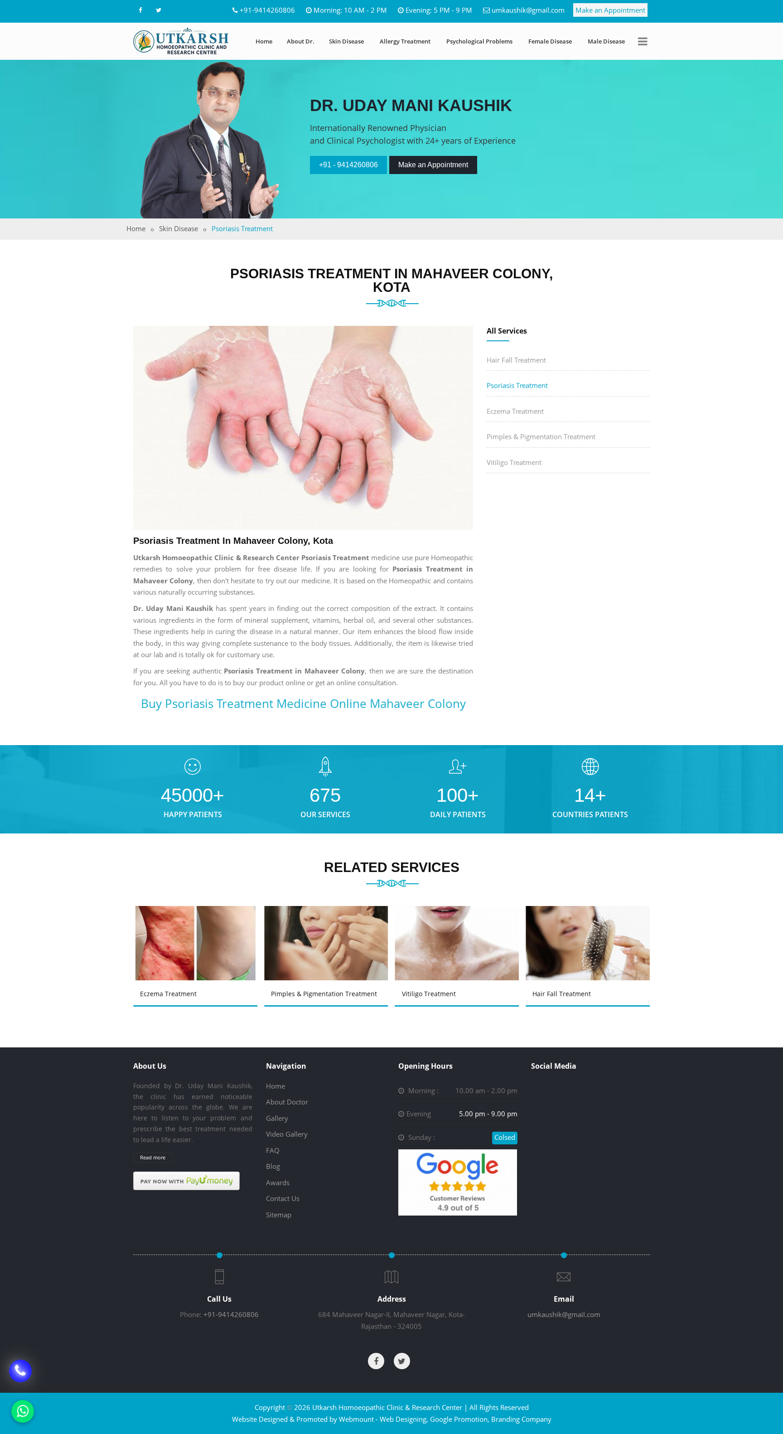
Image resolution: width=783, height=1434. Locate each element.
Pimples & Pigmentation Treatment (541, 436)
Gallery (277, 1118)
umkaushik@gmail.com (528, 10)
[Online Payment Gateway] (186, 1180)
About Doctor (287, 1101)
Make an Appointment (610, 10)
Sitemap (278, 1214)
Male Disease (606, 41)
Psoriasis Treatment (517, 385)
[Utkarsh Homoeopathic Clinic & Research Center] (180, 40)
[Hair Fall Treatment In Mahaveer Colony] (589, 930)
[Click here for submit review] (457, 1181)
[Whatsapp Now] (22, 1411)
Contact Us (283, 1198)
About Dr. (300, 41)
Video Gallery (287, 1133)
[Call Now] (20, 1377)
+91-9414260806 (267, 10)
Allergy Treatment (405, 41)
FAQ (273, 1150)
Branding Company (521, 1419)
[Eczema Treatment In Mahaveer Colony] (197, 930)
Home (264, 41)
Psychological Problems (479, 41)
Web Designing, (404, 1419)
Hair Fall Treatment (516, 359)
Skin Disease (346, 41)
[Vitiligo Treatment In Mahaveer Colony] (459, 930)
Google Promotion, (459, 1419)
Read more (152, 1157)
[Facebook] (140, 10)
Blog (273, 1166)
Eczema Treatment (515, 411)
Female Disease (550, 41)
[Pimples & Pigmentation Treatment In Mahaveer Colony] (328, 930)
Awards (278, 1182)
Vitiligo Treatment (514, 462)
